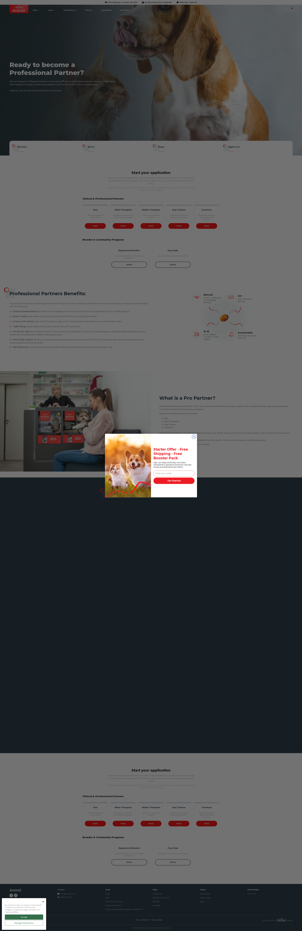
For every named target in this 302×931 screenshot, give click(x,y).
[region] (24, 914)
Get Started (174, 480)
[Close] (43, 901)
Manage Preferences (24, 923)
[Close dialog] (194, 437)
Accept (24, 917)
